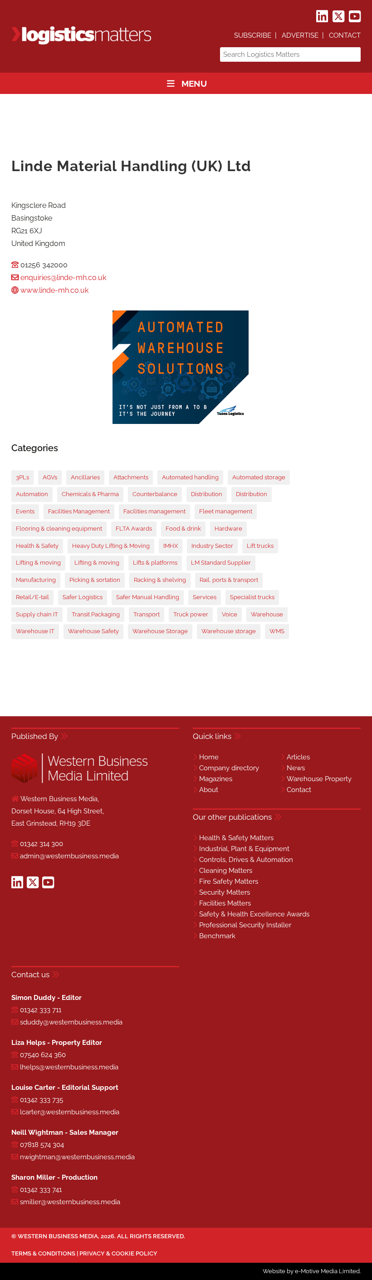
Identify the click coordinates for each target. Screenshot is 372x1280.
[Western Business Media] (79, 781)
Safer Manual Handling (147, 597)
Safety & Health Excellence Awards (254, 914)
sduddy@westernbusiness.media (71, 1022)
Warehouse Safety (93, 631)
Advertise (300, 35)
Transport (146, 614)
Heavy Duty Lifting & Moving (111, 545)
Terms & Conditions (43, 1253)
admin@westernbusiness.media (69, 856)
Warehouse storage (228, 631)
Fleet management (225, 511)
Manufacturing (36, 579)
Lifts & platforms (155, 562)
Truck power (190, 614)
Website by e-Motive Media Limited (311, 1271)
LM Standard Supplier (221, 562)
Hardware (228, 528)
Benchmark (217, 936)
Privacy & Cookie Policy (118, 1253)
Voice (229, 614)
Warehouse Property (319, 779)
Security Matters (224, 892)
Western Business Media (58, 1236)
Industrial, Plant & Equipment (244, 849)
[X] (338, 16)
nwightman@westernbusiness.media (77, 1157)
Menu (194, 84)
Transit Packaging (96, 614)
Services (204, 597)
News (296, 768)
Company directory (229, 768)
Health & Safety (37, 545)
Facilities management (154, 511)
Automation (32, 494)
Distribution (206, 494)
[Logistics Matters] (81, 42)
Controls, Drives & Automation (246, 860)
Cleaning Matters (225, 870)
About (208, 790)
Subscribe (252, 35)
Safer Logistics (83, 597)
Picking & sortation (94, 579)
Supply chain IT (37, 614)
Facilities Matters (225, 903)
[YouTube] (355, 16)
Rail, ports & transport (229, 579)
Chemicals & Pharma (90, 494)
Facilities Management (79, 511)
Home (209, 757)
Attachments (130, 477)
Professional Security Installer (245, 925)
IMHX (170, 545)
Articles (298, 757)
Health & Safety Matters (236, 838)
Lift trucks (260, 545)
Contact (345, 35)
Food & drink (183, 528)
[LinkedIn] (322, 16)
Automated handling (190, 477)
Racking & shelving (160, 579)
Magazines (215, 779)
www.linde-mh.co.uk (54, 290)
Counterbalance (154, 494)
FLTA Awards (134, 528)
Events (25, 511)
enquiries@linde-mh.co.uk (63, 277)
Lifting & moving (38, 562)
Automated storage (258, 477)
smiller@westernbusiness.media (70, 1202)
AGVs (50, 477)
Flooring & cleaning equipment (59, 528)
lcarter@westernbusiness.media (69, 1112)
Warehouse (267, 614)
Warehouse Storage (160, 631)
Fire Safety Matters (228, 881)
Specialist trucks (252, 597)
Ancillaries (85, 477)
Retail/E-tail (32, 597)
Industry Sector (212, 545)
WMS (276, 631)
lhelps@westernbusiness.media (69, 1067)
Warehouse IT (35, 631)
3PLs (22, 477)
